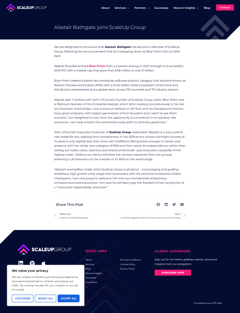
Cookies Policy (127, 264)
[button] (127, 7)
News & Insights (93, 273)
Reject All (45, 298)
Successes (90, 277)
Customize (22, 298)
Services (89, 264)
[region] (45, 285)
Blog (87, 268)
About (88, 259)
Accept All (68, 298)
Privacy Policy (127, 268)
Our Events (91, 282)
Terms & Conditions (130, 259)
